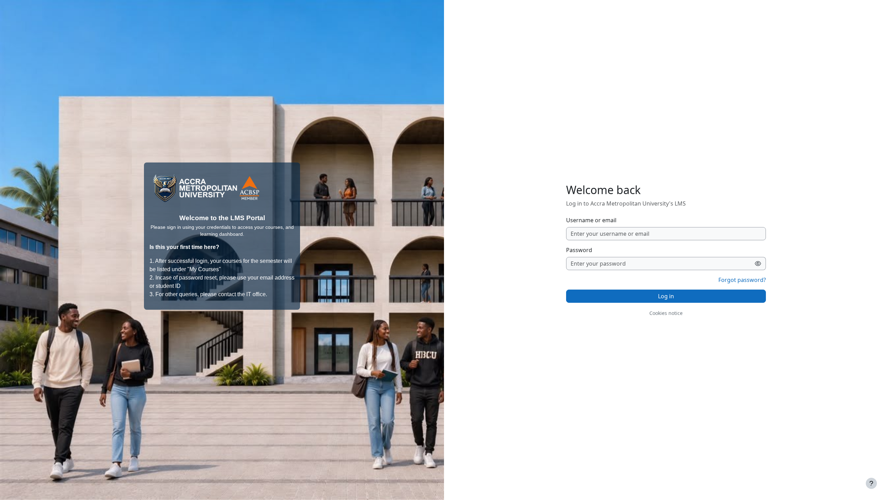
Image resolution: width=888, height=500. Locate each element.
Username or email (591, 220)
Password (579, 250)
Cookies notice (666, 313)
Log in (666, 296)
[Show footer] (871, 483)
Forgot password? (742, 280)
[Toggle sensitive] (758, 263)
